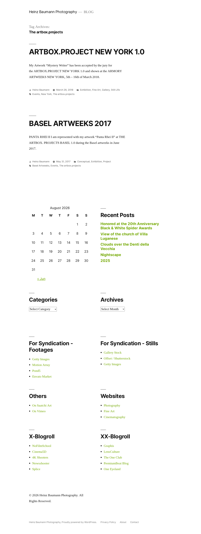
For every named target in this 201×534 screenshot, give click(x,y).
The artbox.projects (63, 94)
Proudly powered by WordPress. (79, 522)
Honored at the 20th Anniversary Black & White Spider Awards (129, 226)
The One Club (113, 457)
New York (46, 94)
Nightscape (110, 255)
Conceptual (83, 161)
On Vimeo (39, 411)
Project (107, 161)
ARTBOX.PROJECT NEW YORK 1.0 (86, 51)
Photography (112, 405)
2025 (105, 260)
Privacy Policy (108, 522)
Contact (134, 522)
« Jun (41, 279)
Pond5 (36, 371)
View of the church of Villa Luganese (124, 236)
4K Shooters (40, 457)
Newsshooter (40, 463)
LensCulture (112, 452)
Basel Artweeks (40, 165)
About (123, 522)
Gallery (106, 89)
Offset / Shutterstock (117, 358)
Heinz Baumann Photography (53, 12)
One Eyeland (112, 469)
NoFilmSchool (41, 446)
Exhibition (85, 89)
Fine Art (96, 89)
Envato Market (42, 376)
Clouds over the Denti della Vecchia (124, 246)
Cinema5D (39, 452)
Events (36, 94)
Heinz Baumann (40, 89)
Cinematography (114, 417)
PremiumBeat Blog (116, 463)
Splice (36, 469)
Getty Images (41, 359)
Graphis (109, 446)
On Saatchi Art (42, 405)
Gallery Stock (113, 353)
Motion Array (41, 365)
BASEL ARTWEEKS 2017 (70, 123)
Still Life (115, 89)
